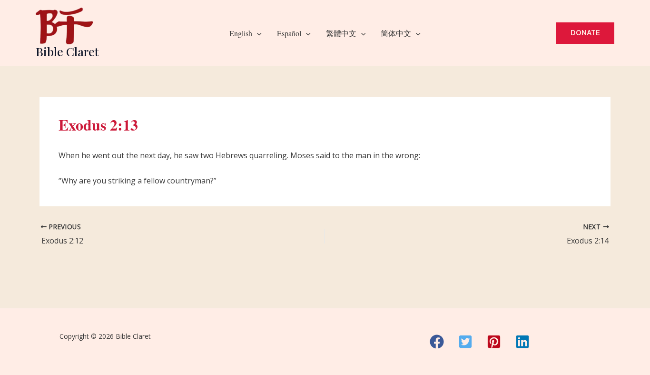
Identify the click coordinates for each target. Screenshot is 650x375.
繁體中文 (341, 33)
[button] (257, 33)
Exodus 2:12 (62, 240)
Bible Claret (67, 51)
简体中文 (396, 33)
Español (289, 33)
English (240, 33)
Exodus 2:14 (588, 240)
